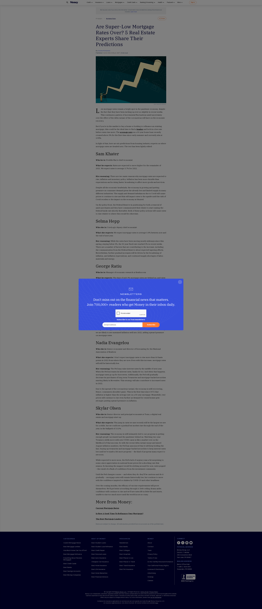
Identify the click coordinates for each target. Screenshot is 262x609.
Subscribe (151, 325)
